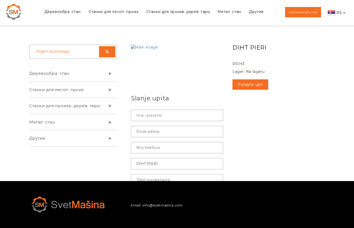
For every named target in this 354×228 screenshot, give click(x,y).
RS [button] (339, 12)
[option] (177, 47)
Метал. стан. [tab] (42, 122)
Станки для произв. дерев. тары (178, 11)
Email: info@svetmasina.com (157, 205)
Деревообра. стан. (63, 11)
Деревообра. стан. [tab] (49, 73)
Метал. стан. (229, 11)
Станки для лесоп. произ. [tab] (56, 89)
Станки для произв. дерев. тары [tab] (64, 105)
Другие (256, 11)
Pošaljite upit (250, 84)
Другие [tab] (37, 138)
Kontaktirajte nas (303, 12)
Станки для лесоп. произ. (114, 11)
